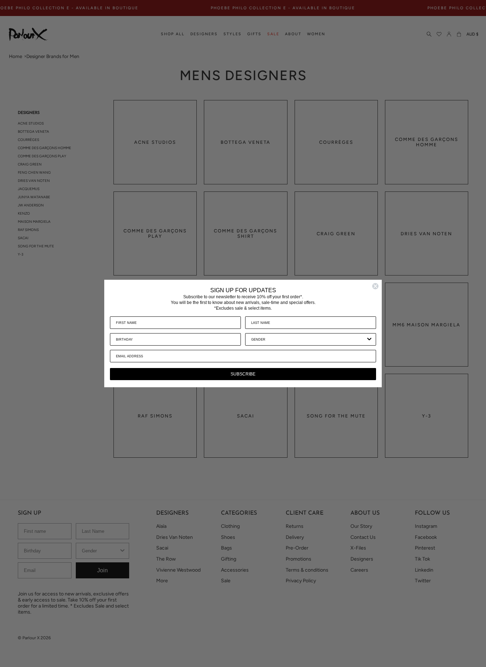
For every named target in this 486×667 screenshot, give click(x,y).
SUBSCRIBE (243, 374)
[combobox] (308, 339)
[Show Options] (369, 339)
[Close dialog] (375, 286)
